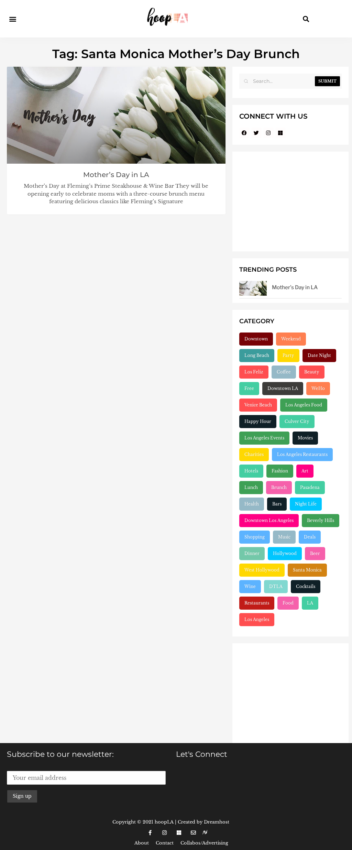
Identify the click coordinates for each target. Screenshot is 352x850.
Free (249, 388)
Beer (315, 553)
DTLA (276, 586)
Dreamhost (216, 822)
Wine (250, 586)
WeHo (318, 388)
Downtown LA (282, 388)
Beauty (311, 371)
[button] (12, 18)
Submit (327, 81)
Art (304, 470)
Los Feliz (253, 371)
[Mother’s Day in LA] (253, 288)
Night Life (306, 503)
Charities (254, 454)
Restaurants (256, 603)
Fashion (280, 470)
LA (310, 603)
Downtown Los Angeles (269, 520)
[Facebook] (244, 133)
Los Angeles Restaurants (302, 454)
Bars (277, 503)
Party (288, 355)
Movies (305, 437)
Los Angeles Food (303, 404)
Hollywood (285, 553)
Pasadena (310, 487)
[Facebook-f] (150, 832)
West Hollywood (261, 570)
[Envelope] (193, 832)
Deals (310, 537)
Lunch (251, 487)
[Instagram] (268, 133)
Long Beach (256, 355)
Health (251, 503)
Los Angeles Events (264, 437)
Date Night (319, 355)
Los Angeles (256, 619)
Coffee (284, 371)
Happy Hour (257, 421)
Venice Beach (258, 404)
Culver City (297, 421)
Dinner (252, 553)
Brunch (279, 487)
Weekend (291, 338)
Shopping (254, 537)
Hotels (251, 470)
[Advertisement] (290, 201)
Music (284, 537)
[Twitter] (256, 133)
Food (288, 603)
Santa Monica (307, 570)
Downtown (256, 338)
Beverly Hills (320, 520)
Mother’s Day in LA (116, 175)
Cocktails (305, 586)
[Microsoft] (280, 133)
